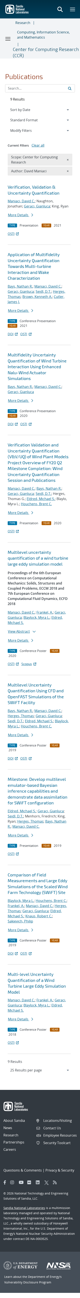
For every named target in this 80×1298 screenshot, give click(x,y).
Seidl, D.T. (43, 291)
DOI (10, 334)
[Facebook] (5, 1182)
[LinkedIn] (39, 1182)
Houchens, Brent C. (36, 504)
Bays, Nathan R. (20, 286)
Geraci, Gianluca (37, 206)
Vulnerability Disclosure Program (27, 1282)
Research (22, 22)
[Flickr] (30, 1182)
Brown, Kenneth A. (37, 296)
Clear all (38, 145)
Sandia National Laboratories (24, 1208)
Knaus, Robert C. (38, 916)
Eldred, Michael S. (41, 498)
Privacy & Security (59, 1170)
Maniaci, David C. (21, 201)
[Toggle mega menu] (72, 9)
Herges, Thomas (21, 716)
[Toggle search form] (60, 9)
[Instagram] (13, 1182)
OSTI (11, 233)
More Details (18, 215)
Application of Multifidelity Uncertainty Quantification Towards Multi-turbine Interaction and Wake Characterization (34, 266)
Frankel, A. (44, 612)
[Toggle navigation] (8, 38)
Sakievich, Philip (20, 921)
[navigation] (40, 1070)
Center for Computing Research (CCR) (46, 52)
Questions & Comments (22, 1170)
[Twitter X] (47, 1182)
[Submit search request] (70, 88)
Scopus (26, 664)
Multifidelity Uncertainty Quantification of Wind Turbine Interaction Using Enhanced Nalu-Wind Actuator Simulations (37, 366)
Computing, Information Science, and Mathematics (43, 35)
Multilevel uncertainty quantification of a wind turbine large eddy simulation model (38, 558)
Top (67, 1293)
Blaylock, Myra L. (36, 617)
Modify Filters (26, 130)
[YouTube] (22, 1182)
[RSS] (56, 1182)
